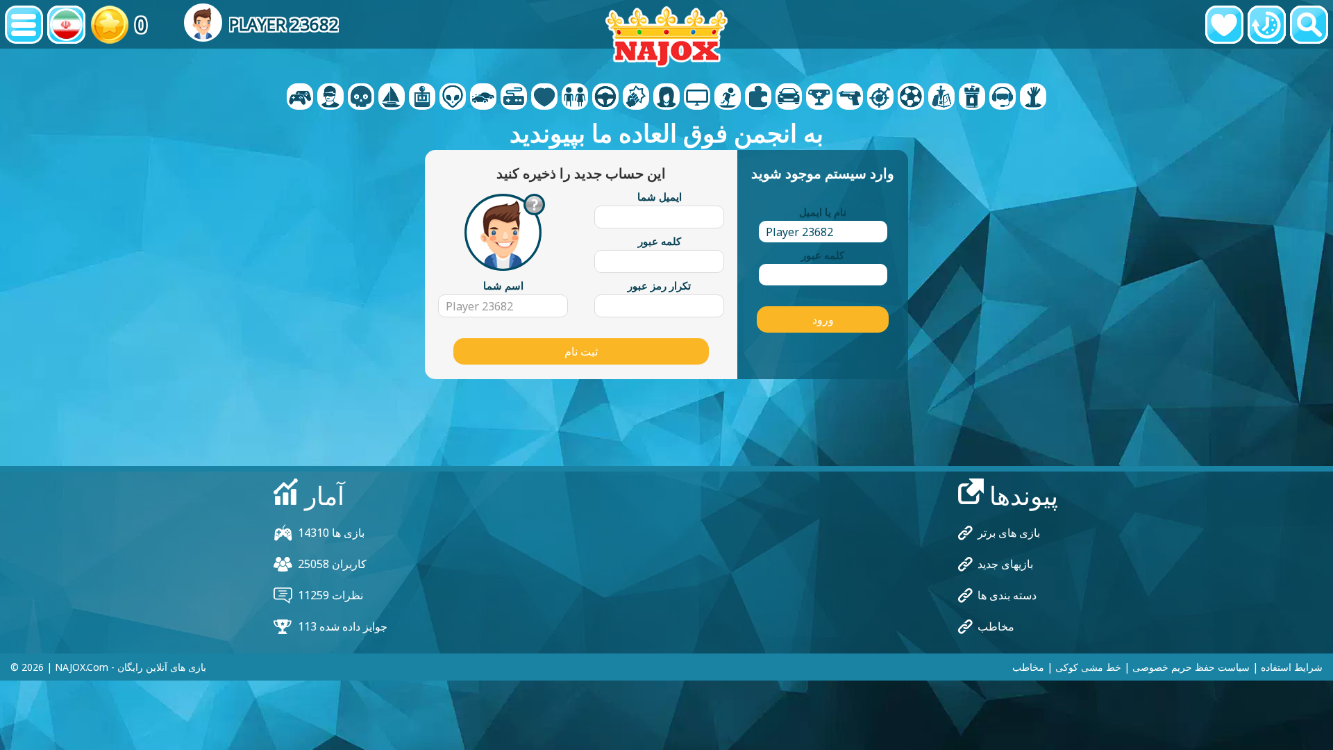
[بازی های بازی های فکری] (452, 97)
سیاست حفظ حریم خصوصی (1191, 667)
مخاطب (996, 626)
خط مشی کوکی (1088, 667)
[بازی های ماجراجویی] (391, 97)
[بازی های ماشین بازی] (483, 97)
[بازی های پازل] (758, 97)
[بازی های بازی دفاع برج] (972, 97)
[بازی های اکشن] (361, 97)
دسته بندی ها (1007, 595)
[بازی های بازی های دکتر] (544, 97)
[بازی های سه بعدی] (330, 97)
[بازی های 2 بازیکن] (300, 97)
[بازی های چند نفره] (697, 97)
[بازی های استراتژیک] (941, 97)
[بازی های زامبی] (1033, 97)
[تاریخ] (1267, 25)
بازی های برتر (1009, 532)
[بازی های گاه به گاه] (513, 97)
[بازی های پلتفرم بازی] (727, 97)
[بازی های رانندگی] (605, 97)
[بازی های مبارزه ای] (636, 97)
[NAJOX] (666, 36)
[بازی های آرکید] (422, 97)
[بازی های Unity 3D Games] (1002, 97)
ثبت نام (581, 351)
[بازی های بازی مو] (666, 97)
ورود (823, 319)
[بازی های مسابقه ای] (788, 97)
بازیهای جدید (1005, 564)
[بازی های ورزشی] (911, 97)
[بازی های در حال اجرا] (819, 97)
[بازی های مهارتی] (880, 97)
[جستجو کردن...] (1309, 25)
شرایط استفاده (1292, 667)
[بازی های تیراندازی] (850, 97)
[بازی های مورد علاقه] (1224, 25)
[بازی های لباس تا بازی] (575, 97)
